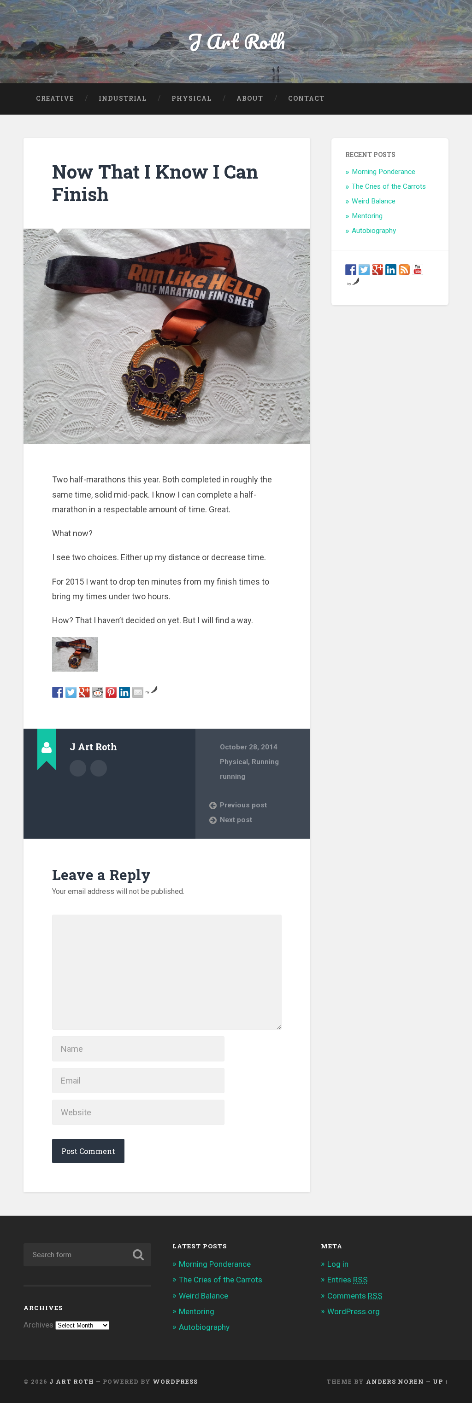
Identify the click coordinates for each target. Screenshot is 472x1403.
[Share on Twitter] (71, 692)
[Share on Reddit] (97, 692)
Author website (98, 768)
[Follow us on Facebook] (350, 269)
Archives (38, 1324)
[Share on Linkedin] (124, 692)
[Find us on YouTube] (417, 269)
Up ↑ (440, 1381)
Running (265, 762)
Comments (355, 1295)
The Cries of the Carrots (389, 186)
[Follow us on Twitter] (364, 269)
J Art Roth (236, 41)
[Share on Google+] (84, 692)
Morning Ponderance (383, 172)
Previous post (243, 805)
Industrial (123, 98)
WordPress (175, 1381)
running (232, 776)
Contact (306, 98)
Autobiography (374, 230)
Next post (236, 820)
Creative (55, 98)
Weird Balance (373, 201)
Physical (191, 98)
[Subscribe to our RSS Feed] (404, 269)
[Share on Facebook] (57, 692)
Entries (347, 1279)
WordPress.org (353, 1311)
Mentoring (367, 216)
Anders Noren (395, 1381)
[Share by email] (137, 692)
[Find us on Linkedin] (390, 269)
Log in (337, 1264)
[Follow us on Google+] (377, 269)
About (249, 98)
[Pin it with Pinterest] (111, 692)
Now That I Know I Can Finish (155, 182)
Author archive (78, 768)
